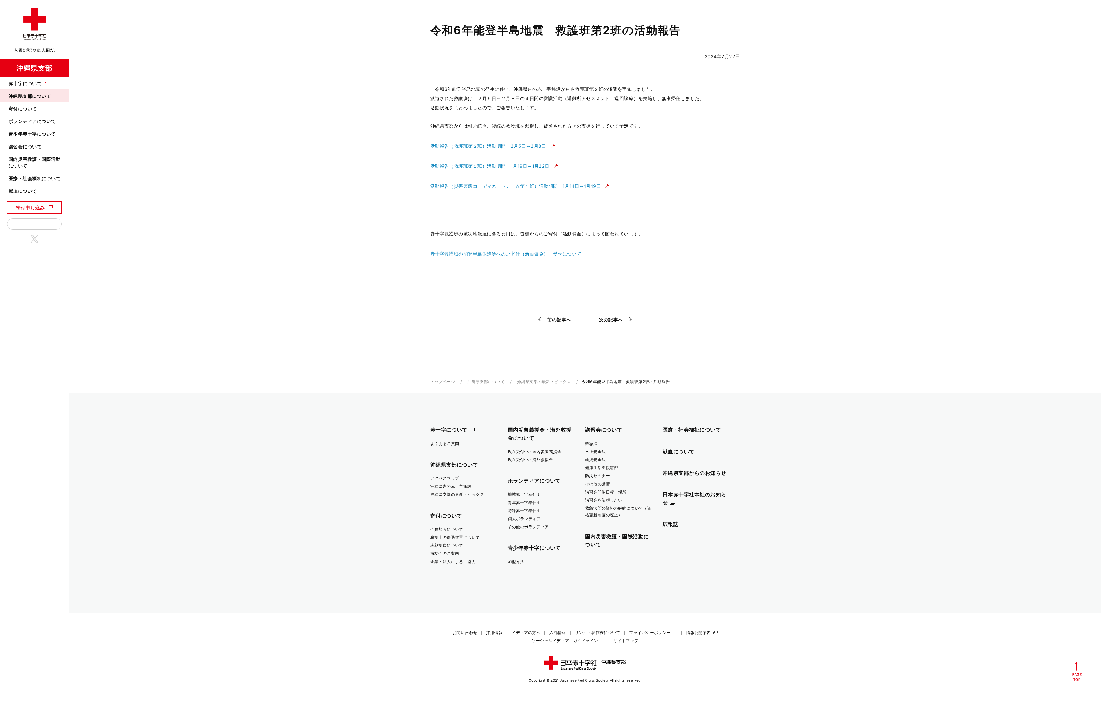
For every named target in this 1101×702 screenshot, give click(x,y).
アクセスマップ (444, 478)
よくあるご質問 (444, 443)
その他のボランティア (528, 526)
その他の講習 (597, 483)
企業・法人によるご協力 (453, 561)
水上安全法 (595, 451)
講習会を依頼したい (603, 500)
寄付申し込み (30, 207)
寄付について (23, 109)
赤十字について (25, 83)
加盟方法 (516, 561)
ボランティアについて (32, 121)
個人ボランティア (524, 518)
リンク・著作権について (597, 632)
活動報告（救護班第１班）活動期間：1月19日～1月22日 (490, 166)
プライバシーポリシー (649, 632)
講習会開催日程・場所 (605, 492)
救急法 (591, 443)
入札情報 (557, 632)
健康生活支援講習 (601, 467)
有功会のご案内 (444, 553)
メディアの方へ (526, 632)
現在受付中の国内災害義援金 (535, 451)
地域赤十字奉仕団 (524, 494)
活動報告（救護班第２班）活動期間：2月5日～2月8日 (488, 146)
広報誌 (671, 524)
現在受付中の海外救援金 (530, 459)
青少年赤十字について (32, 134)
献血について (23, 191)
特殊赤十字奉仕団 (524, 510)
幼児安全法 (595, 459)
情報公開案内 (698, 632)
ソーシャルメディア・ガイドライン (565, 640)
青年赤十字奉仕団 (524, 502)
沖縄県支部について (30, 96)
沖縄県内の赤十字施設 (451, 486)
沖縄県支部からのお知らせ (695, 473)
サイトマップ (626, 640)
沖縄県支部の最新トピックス (544, 381)
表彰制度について (446, 545)
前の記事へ (559, 320)
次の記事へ (611, 320)
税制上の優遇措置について (455, 537)
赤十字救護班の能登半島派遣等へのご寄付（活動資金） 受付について (505, 254)
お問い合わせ (464, 632)
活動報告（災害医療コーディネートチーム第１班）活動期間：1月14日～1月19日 (515, 186)
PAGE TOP (1076, 670)
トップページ (442, 381)
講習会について (25, 146)
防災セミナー (597, 475)
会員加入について (446, 529)
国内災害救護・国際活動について (34, 162)
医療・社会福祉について (34, 178)
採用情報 (494, 632)
